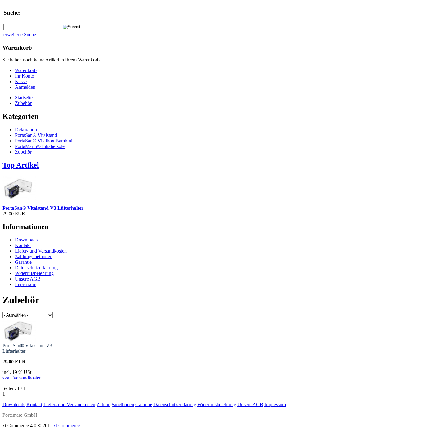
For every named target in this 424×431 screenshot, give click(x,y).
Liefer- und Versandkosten (41, 251)
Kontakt (23, 245)
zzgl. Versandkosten (22, 377)
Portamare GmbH (19, 415)
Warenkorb (26, 70)
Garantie (23, 262)
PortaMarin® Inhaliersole (40, 146)
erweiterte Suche (19, 34)
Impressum (25, 284)
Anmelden (25, 87)
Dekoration (26, 129)
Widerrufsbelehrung (34, 273)
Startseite (24, 97)
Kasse (21, 81)
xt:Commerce (66, 425)
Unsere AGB (28, 278)
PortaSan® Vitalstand (36, 135)
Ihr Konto (24, 76)
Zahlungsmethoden (33, 256)
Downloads (26, 239)
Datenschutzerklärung (36, 267)
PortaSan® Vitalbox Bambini (43, 140)
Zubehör (23, 103)
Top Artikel (20, 165)
